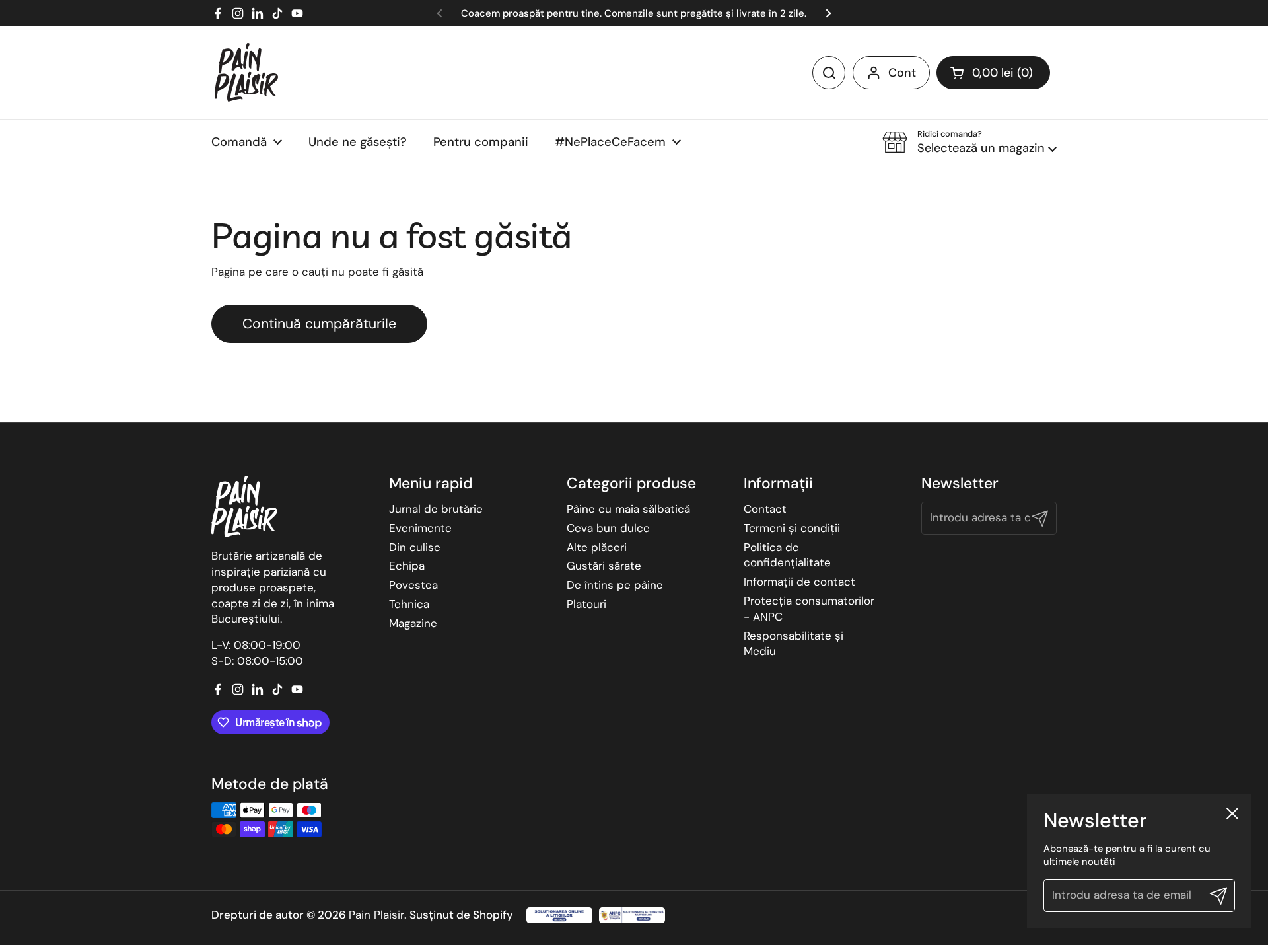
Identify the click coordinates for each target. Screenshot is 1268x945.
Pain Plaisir (376, 914)
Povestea (413, 585)
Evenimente (420, 528)
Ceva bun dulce (608, 528)
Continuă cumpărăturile (319, 324)
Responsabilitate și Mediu (793, 643)
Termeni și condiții (792, 528)
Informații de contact (799, 581)
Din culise (414, 547)
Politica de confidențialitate (787, 555)
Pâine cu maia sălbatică (628, 509)
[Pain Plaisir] (246, 73)
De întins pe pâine (615, 585)
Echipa (407, 565)
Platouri (586, 604)
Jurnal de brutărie (436, 509)
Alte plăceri (597, 547)
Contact (765, 509)
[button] (993, 72)
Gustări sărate (604, 565)
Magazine (413, 623)
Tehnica (409, 604)
